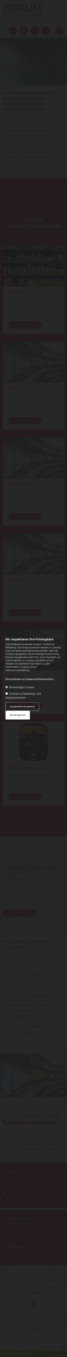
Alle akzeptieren (18, 715)
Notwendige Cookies (21, 687)
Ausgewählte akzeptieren (22, 706)
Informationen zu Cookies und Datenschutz (29, 679)
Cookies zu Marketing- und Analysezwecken (23, 695)
